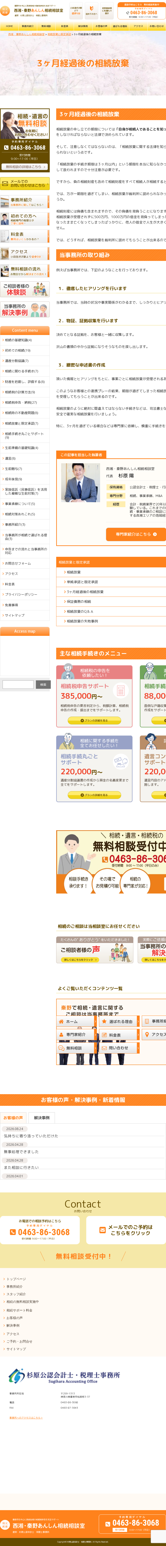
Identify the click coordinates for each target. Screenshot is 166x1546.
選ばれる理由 (120, 26)
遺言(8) (10, 458)
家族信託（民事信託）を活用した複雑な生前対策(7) (26, 491)
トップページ (16, 1279)
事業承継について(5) (20, 504)
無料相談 (46, 26)
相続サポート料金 (19, 1310)
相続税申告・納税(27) (21, 402)
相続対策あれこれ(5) (20, 514)
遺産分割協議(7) (17, 361)
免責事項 (11, 605)
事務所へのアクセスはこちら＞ (26, 1417)
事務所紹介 (28, 26)
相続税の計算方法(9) (20, 392)
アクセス (138, 26)
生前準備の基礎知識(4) (21, 448)
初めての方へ (91, 14)
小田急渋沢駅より (76, 10)
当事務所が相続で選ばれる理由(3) (26, 537)
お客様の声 (101, 26)
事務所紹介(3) (15, 524)
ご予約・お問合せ (19, 1341)
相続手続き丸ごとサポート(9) (24, 436)
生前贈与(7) (13, 469)
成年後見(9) (13, 479)
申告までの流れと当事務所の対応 (26, 551)
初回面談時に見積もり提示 (107, 11)
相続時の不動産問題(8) (21, 413)
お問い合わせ (157, 26)
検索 (43, 685)
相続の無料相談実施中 (22, 1301)
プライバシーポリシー (21, 594)
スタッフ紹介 (16, 1294)
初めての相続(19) (17, 350)
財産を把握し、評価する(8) (25, 381)
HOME (9, 26)
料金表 (64, 26)
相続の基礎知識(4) (18, 340)
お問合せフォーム (18, 563)
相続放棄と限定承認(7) (21, 423)
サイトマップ (14, 615)
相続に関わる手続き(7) (21, 371)
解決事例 (83, 26)
